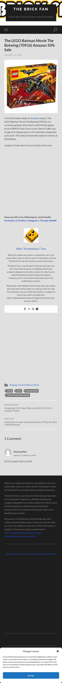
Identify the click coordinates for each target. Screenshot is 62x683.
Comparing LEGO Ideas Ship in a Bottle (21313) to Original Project (28, 408)
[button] (57, 651)
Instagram (33, 220)
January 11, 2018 (13, 55)
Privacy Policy (30, 554)
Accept (31, 675)
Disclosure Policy (47, 554)
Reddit (53, 220)
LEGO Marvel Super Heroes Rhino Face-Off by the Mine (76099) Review (30, 422)
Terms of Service (14, 554)
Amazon (35, 118)
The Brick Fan (30, 9)
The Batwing (32, 391)
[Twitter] (29, 309)
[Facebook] (25, 309)
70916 (9, 391)
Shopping (13, 385)
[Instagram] (33, 309)
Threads (44, 220)
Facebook (9, 220)
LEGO (19, 391)
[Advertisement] (31, 182)
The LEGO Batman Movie (28, 385)
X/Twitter (21, 220)
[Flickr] (37, 309)
